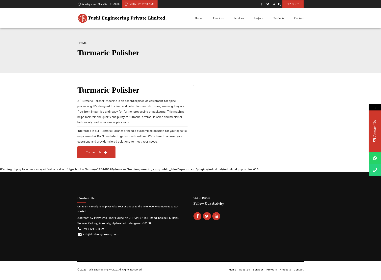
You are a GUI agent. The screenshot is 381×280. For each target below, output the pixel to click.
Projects (259, 18)
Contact (299, 18)
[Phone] (375, 170)
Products (278, 18)
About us (218, 18)
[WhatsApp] (375, 158)
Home (198, 18)
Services (239, 18)
